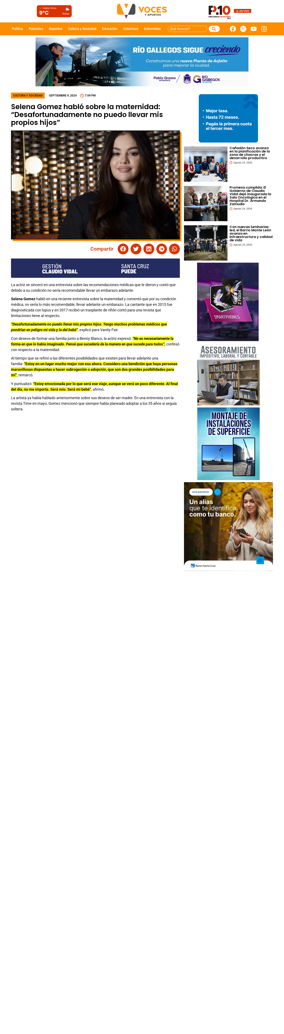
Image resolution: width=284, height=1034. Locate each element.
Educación (109, 29)
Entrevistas (152, 29)
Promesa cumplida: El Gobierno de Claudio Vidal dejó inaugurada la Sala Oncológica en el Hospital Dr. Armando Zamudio (250, 195)
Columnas (130, 29)
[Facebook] (232, 28)
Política (17, 29)
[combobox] (187, 29)
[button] (123, 249)
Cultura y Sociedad (82, 29)
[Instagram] (264, 28)
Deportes (55, 29)
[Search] (214, 29)
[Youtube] (253, 28)
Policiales (36, 29)
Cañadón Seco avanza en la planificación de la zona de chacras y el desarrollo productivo (250, 153)
